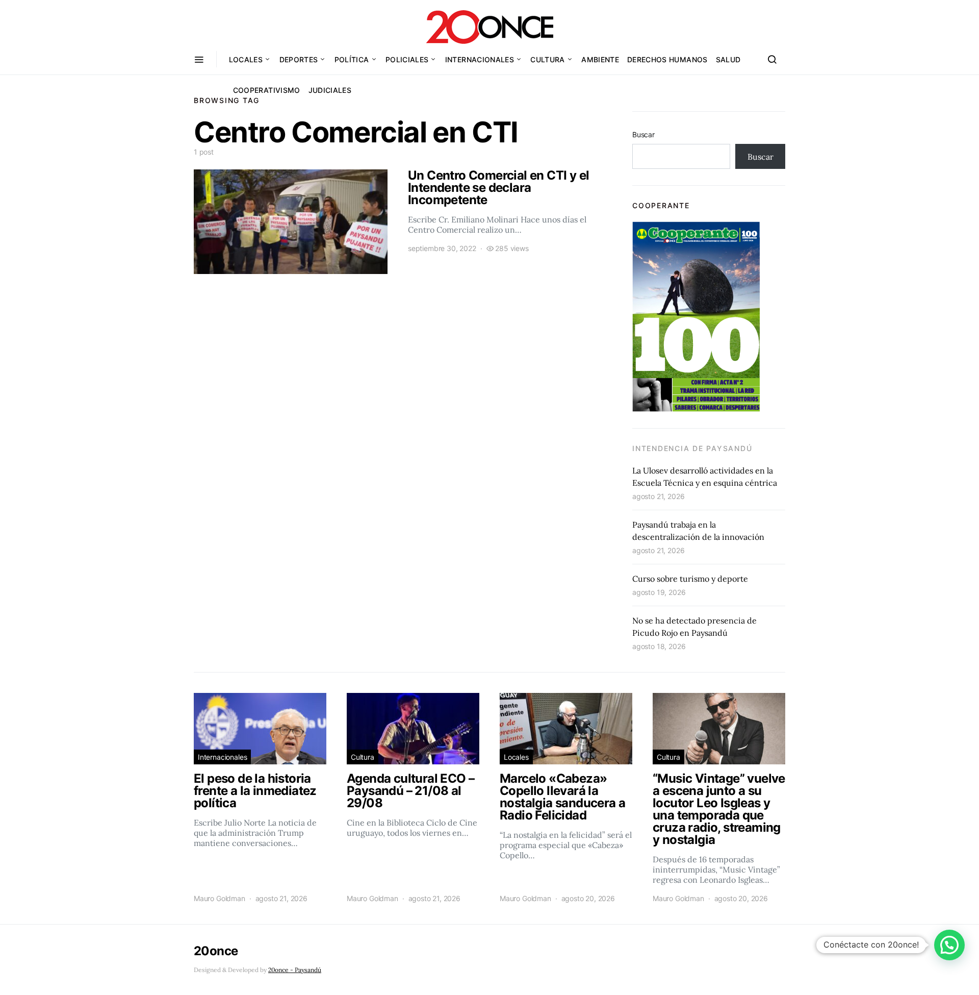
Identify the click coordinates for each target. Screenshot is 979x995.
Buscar (643, 134)
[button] (949, 945)
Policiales (407, 59)
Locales (246, 59)
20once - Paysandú (294, 970)
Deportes (298, 59)
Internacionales (479, 59)
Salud (728, 59)
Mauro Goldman (219, 898)
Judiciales (330, 90)
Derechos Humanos (667, 59)
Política (351, 59)
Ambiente (600, 59)
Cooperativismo (266, 90)
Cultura (547, 59)
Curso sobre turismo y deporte (690, 579)
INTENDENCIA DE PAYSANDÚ (692, 448)
